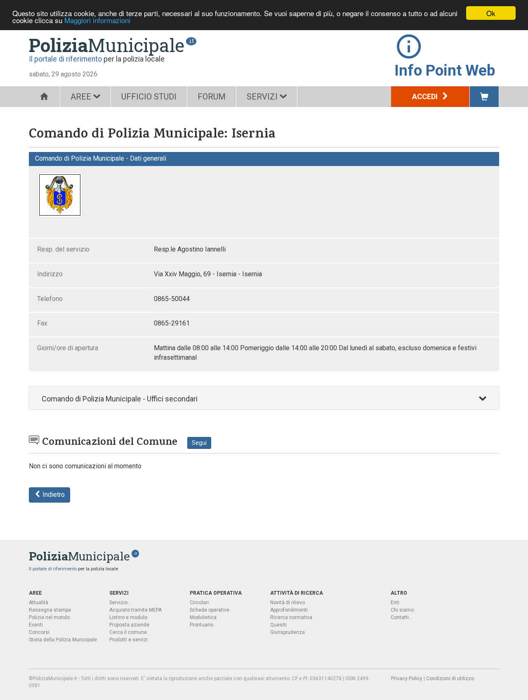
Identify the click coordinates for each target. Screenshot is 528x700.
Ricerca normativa (291, 617)
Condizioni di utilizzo (450, 678)
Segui (199, 442)
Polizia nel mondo (49, 617)
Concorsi (39, 632)
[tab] (264, 398)
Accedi (425, 96)
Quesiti (278, 625)
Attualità (38, 602)
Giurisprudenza (287, 632)
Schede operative (209, 610)
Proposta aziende (129, 625)
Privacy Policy (406, 678)
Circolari (199, 602)
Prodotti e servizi (128, 640)
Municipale (106, 45)
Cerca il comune (128, 632)
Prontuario (201, 625)
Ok (490, 13)
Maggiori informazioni (97, 20)
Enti (395, 602)
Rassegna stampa (50, 610)
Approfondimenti (289, 610)
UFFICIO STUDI (149, 97)
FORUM (212, 97)
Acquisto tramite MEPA (135, 610)
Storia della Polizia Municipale (63, 640)
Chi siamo (402, 610)
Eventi (36, 625)
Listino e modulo (128, 617)
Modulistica (203, 617)
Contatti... (401, 617)
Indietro (53, 494)
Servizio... (120, 602)
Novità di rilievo (287, 602)
